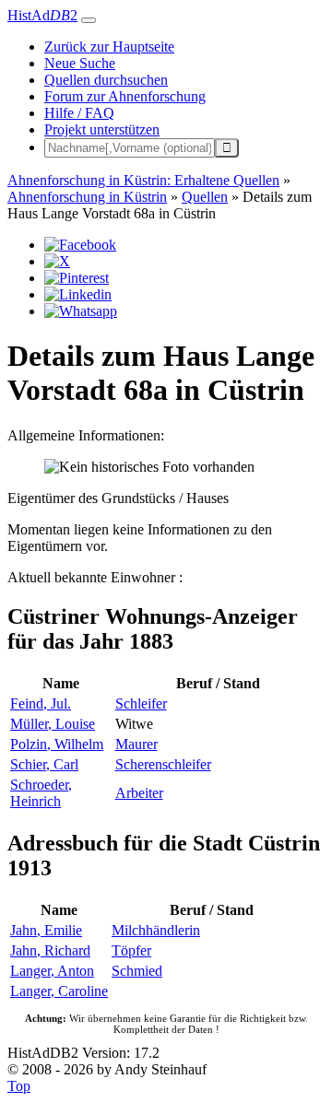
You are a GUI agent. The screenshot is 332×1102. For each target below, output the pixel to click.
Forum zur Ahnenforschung (125, 96)
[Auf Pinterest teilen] (76, 278)
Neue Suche (79, 63)
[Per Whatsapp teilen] (80, 311)
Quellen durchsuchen (106, 80)
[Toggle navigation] (88, 20)
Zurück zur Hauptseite (109, 46)
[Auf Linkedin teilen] (78, 294)
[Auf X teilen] (57, 261)
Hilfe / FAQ (79, 113)
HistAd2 (42, 15)
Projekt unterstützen (102, 129)
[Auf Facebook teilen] (80, 244)
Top (18, 1086)
